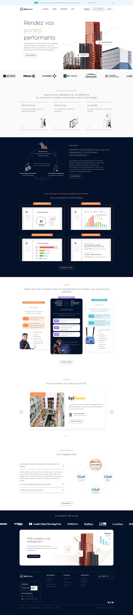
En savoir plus (92, 2)
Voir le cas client (76, 421)
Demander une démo (66, 267)
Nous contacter (98, 9)
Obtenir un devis (66, 362)
